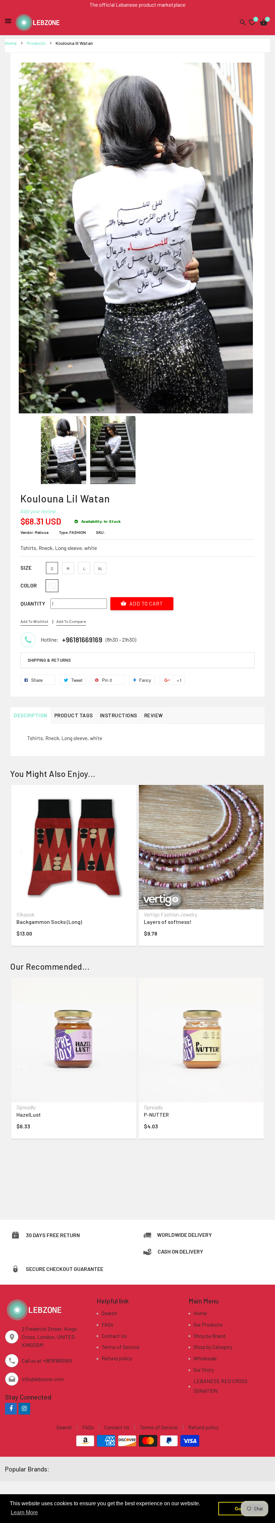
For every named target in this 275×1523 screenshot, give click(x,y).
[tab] (137, 660)
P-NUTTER (156, 1114)
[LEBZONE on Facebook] (11, 1408)
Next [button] (253, 852)
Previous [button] (22, 852)
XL (100, 568)
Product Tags (73, 715)
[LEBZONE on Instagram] (24, 1408)
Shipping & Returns (49, 660)
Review (153, 715)
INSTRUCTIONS (118, 715)
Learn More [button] (24, 1512)
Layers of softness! (167, 921)
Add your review (38, 511)
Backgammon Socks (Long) (49, 921)
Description (30, 715)
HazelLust (28, 1114)
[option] (64, 450)
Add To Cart (145, 603)
